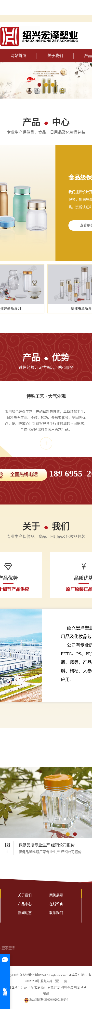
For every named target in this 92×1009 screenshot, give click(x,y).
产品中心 (25, 904)
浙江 (44, 987)
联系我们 (56, 913)
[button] (39, 85)
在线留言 (56, 904)
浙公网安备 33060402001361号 (48, 999)
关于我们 (55, 56)
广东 (57, 987)
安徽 (50, 987)
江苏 (24, 987)
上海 (31, 987)
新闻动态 (25, 913)
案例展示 (56, 895)
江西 (84, 987)
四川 (64, 987)
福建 (70, 987)
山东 (77, 987)
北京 (37, 987)
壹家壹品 (8, 948)
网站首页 (18, 56)
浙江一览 (61, 981)
